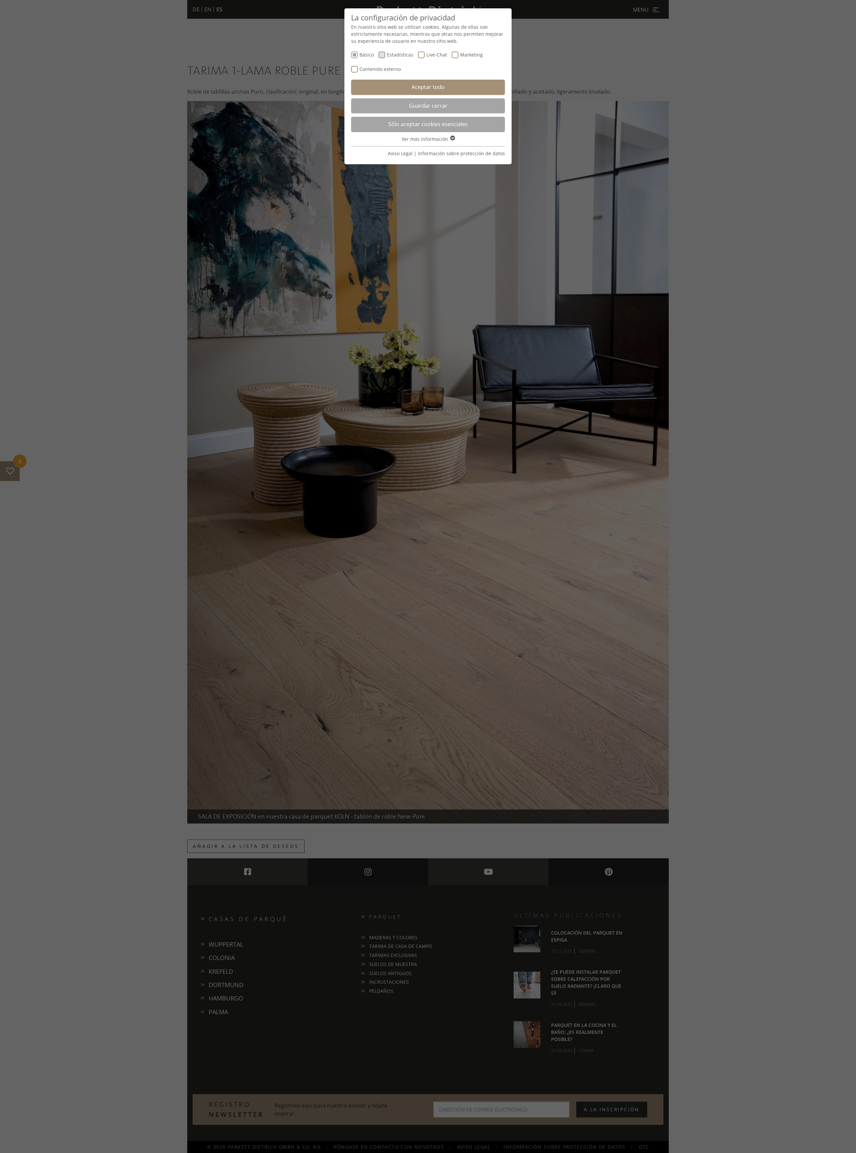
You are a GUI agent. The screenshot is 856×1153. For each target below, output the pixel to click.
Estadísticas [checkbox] (400, 55)
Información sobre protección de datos (461, 153)
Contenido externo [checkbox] (380, 69)
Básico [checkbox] (366, 55)
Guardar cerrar (428, 105)
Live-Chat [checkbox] (436, 55)
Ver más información (425, 139)
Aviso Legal (400, 153)
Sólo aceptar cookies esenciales (428, 124)
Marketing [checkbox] (471, 55)
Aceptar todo (428, 87)
